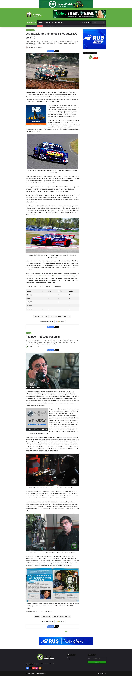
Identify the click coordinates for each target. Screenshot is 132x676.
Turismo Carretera (31, 22)
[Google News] (60, 321)
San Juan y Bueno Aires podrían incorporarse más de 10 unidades (55, 276)
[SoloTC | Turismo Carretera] (34, 14)
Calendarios (47, 22)
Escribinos (60, 22)
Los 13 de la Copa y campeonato (49, 27)
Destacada (67, 317)
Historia (54, 22)
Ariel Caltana (30, 47)
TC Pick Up (40, 22)
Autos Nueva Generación (41, 317)
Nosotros (69, 658)
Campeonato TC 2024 (56, 317)
